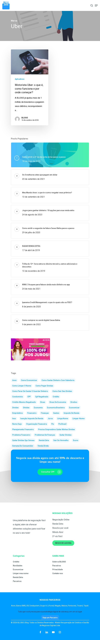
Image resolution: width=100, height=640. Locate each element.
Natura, (65, 606)
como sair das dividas (62, 391)
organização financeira (36, 424)
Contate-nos (57, 573)
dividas (15, 408)
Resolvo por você (60, 528)
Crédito (16, 562)
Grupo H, (44, 606)
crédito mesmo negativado (24, 402)
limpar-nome (79, 418)
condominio (17, 397)
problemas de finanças (45, 435)
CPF (29, 397)
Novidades (17, 566)
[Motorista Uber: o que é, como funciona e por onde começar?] (29, 87)
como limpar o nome (21, 386)
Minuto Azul (57, 532)
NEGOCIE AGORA (63, 543)
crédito (56, 397)
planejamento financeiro (23, 429)
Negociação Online (60, 519)
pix (52, 424)
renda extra (44, 440)
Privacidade (57, 569)
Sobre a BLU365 (59, 562)
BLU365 (24, 118)
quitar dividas (65, 435)
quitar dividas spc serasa (23, 440)
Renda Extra (57, 524)
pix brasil (62, 424)
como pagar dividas (44, 386)
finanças (45, 413)
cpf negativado (41, 397)
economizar (74, 408)
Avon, (13, 606)
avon (14, 380)
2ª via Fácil (57, 536)
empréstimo (17, 413)
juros (50, 418)
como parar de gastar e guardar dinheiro (30, 391)
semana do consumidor (22, 446)
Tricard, (80, 606)
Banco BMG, (21, 606)
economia (38, 408)
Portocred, (72, 606)
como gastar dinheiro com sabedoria (58, 380)
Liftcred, (51, 606)
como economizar (29, 380)
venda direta (43, 446)
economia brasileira (56, 408)
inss (14, 418)
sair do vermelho (60, 440)
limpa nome (62, 418)
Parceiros (17, 581)
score (75, 440)
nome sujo (17, 424)
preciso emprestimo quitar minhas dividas (56, 429)
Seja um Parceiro (50, 618)
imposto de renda (71, 413)
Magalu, (58, 606)
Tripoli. (86, 606)
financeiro (31, 413)
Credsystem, (34, 606)
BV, (28, 606)
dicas (42, 402)
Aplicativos (19, 79)
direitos (73, 402)
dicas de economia (57, 402)
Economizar (18, 569)
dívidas (26, 408)
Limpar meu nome (20, 573)
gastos (56, 413)
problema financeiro (21, 435)
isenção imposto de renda (31, 418)
